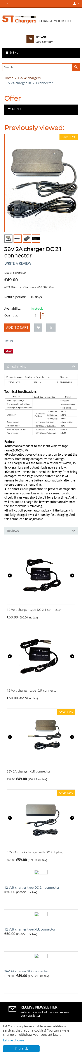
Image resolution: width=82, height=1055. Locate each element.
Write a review (18, 263)
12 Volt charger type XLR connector (32, 691)
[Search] (76, 67)
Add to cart (17, 327)
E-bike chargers (29, 78)
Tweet (8, 341)
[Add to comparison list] (51, 327)
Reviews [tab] (13, 531)
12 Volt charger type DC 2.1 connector (34, 610)
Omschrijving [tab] (16, 366)
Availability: (12, 308)
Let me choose (13, 1040)
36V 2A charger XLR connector (29, 771)
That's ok (21, 1048)
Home (9, 78)
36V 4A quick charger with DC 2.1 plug (35, 852)
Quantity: (11, 315)
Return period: (15, 297)
